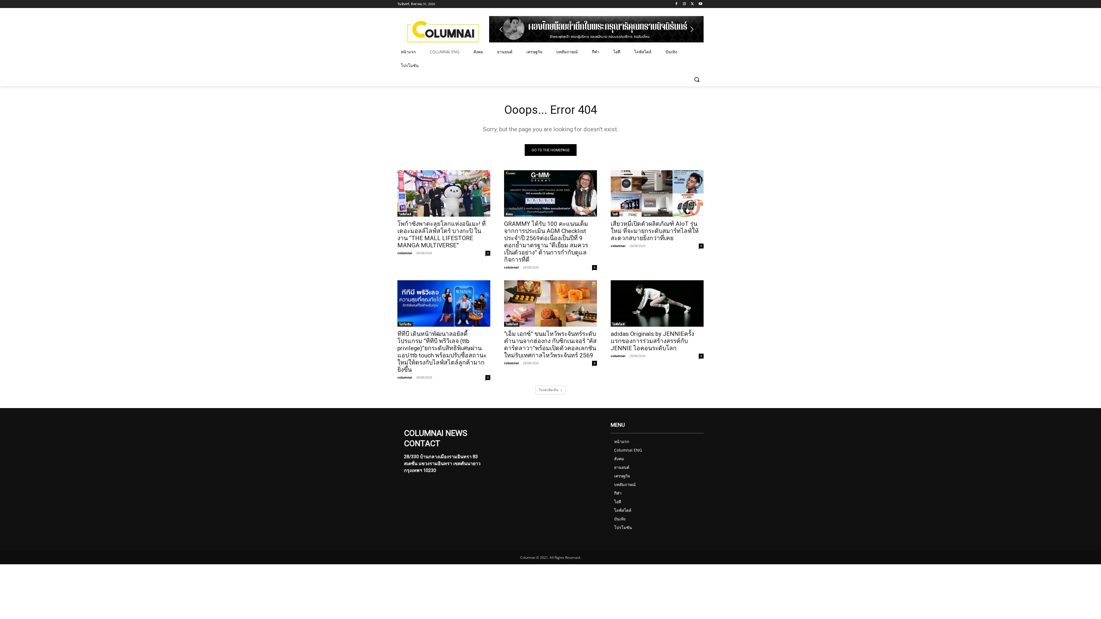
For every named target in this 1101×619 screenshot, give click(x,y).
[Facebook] (676, 4)
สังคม (509, 214)
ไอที (615, 214)
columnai (404, 253)
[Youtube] (700, 4)
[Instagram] (684, 4)
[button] (697, 79)
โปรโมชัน (405, 324)
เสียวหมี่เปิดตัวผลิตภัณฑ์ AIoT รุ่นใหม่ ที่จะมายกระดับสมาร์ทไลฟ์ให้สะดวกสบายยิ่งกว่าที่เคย (655, 231)
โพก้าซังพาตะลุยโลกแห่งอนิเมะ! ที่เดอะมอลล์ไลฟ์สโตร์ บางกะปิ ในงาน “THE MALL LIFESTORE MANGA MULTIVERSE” (441, 234)
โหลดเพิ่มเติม (549, 389)
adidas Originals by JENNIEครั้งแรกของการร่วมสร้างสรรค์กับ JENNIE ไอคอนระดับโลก (652, 341)
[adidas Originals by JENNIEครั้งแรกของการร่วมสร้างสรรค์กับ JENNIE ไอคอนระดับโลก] (657, 303)
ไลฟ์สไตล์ (405, 214)
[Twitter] (692, 4)
